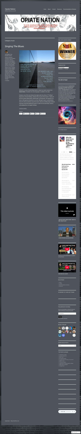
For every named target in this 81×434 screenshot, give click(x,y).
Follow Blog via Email (64, 306)
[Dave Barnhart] (70, 328)
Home (45, 9)
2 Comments (7, 80)
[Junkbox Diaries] (67, 331)
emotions (11, 72)
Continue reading (23, 108)
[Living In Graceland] (59, 331)
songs (10, 76)
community (7, 58)
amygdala (13, 67)
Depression (7, 70)
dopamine (10, 71)
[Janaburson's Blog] (70, 331)
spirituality (7, 77)
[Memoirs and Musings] (63, 328)
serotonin (6, 76)
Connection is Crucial (62, 354)
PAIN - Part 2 (61, 357)
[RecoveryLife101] (67, 328)
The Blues (6, 78)
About (49, 9)
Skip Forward (74, 152)
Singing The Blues (14, 46)
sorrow (12, 76)
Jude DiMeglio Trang (8, 54)
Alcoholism (10, 57)
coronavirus (7, 59)
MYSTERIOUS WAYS (62, 358)
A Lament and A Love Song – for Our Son (66, 359)
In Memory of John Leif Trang (66, 292)
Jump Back (73, 152)
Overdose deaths (11, 64)
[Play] (60, 152)
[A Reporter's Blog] (74, 335)
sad (11, 75)
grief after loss (7, 73)
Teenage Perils (61, 365)
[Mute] (68, 152)
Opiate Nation (10, 9)
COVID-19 (11, 59)
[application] (67, 152)
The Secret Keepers (62, 362)
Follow (60, 316)
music (12, 63)
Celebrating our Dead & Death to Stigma (66, 363)
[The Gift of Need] (74, 328)
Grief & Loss (9, 62)
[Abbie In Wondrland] (74, 331)
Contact (54, 9)
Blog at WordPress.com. (15, 420)
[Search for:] (66, 345)
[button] (67, 167)
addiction (6, 57)
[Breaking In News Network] (63, 331)
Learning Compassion (63, 355)
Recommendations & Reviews (69, 9)
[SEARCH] (75, 346)
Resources (59, 9)
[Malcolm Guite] (59, 328)
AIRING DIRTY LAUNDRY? (63, 364)
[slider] (70, 152)
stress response (11, 77)
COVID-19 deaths (12, 68)
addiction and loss (8, 67)
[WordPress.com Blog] (63, 335)
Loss (9, 63)
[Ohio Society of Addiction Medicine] (59, 335)
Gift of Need (69, 148)
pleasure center (7, 75)
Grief (6, 62)
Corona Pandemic (12, 58)
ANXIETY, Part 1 (62, 360)
